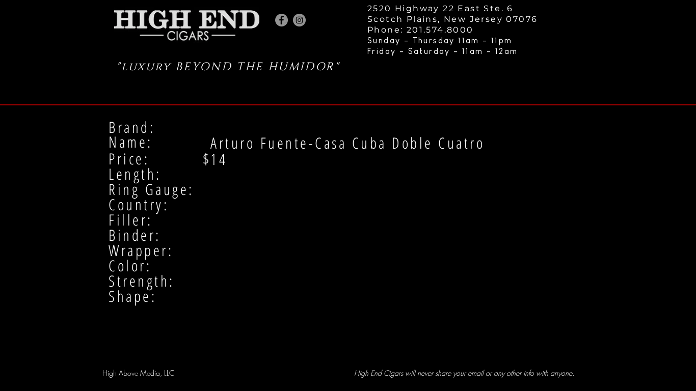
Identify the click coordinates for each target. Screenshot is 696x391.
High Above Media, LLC (138, 373)
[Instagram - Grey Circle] (299, 20)
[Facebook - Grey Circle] (281, 20)
